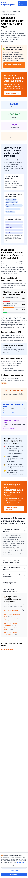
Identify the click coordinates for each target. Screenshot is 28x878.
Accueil (3, 11)
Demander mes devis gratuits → (12, 508)
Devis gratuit (21, 3)
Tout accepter (14, 874)
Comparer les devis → (12, 93)
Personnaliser (14, 870)
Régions (9, 11)
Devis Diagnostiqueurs (8, 3)
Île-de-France (16, 11)
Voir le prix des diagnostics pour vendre (14, 65)
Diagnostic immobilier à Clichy (12, 610)
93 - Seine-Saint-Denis (9, 13)
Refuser (14, 866)
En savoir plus (20, 862)
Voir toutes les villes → (7, 649)
